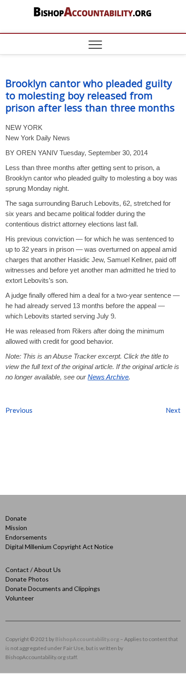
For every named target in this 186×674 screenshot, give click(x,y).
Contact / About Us (33, 569)
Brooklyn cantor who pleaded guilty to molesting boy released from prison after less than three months (90, 95)
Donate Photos (27, 579)
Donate (16, 518)
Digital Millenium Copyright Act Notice (59, 546)
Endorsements (26, 537)
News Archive (108, 377)
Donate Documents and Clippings (52, 588)
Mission (16, 527)
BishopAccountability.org (87, 639)
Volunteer (19, 598)
